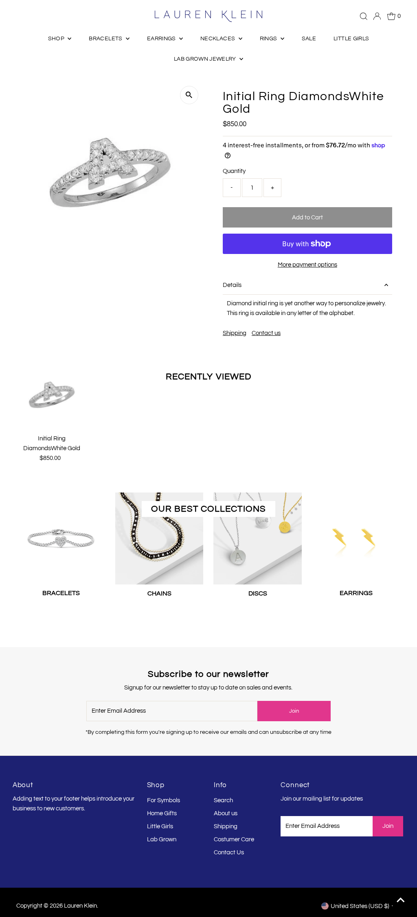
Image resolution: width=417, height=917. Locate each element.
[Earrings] (356, 536)
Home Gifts (162, 813)
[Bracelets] (61, 536)
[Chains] (159, 536)
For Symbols (163, 800)
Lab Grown (161, 839)
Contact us (266, 333)
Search (223, 800)
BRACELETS (106, 39)
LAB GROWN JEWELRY (205, 59)
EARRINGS (162, 39)
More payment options (307, 265)
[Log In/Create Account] (377, 16)
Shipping (234, 333)
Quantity (234, 171)
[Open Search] (363, 16)
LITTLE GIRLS (351, 39)
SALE (309, 39)
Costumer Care (234, 839)
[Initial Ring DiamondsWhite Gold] (52, 395)
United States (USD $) (360, 906)
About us (225, 813)
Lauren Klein (80, 906)
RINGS (269, 39)
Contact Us (229, 852)
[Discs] (257, 536)
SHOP (57, 39)
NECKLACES (218, 39)
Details (232, 285)
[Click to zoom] (189, 95)
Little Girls (160, 826)
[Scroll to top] (401, 901)
